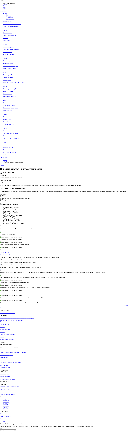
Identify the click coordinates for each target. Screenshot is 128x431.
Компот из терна (7, 119)
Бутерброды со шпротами (9, 96)
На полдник (3, 308)
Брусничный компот (8, 116)
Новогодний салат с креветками (11, 130)
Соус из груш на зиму (5, 391)
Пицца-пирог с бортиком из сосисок (12, 24)
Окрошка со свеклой (5, 367)
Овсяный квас (6, 122)
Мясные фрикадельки (8, 47)
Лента (4, 7)
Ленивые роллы (4, 357)
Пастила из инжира (8, 77)
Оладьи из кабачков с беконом (7, 394)
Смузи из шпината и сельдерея (8, 360)
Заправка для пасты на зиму (10, 147)
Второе (5, 44)
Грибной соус (6, 150)
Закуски (5, 86)
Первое (5, 30)
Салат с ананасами (7, 136)
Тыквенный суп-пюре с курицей (11, 26)
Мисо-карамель (7, 80)
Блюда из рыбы (10, 19)
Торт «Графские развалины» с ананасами (10, 362)
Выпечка (5, 58)
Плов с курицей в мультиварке (11, 49)
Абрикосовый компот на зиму (7, 416)
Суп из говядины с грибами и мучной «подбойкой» (13, 352)
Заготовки (8, 16)
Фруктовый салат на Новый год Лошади (13, 82)
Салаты (5, 128)
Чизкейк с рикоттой (8, 63)
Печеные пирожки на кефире (10, 66)
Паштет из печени (7, 94)
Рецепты (5, 13)
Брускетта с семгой (8, 91)
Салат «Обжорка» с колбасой (10, 133)
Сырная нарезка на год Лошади (11, 89)
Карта (4, 8)
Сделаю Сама (3, 11)
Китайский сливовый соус (9, 152)
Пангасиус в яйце (4, 389)
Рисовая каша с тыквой (9, 105)
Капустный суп (7, 40)
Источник (125, 305)
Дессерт (5, 72)
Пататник (2, 421)
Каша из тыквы (7, 102)
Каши (4, 100)
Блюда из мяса (9, 17)
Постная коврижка (7, 61)
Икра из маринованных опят (7, 418)
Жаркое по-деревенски (8, 54)
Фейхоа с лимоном (7, 21)
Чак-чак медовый (7, 75)
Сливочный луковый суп (9, 35)
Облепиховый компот (8, 124)
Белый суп (5, 38)
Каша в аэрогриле (7, 52)
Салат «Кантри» (4, 365)
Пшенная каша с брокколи (6, 355)
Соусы (4, 142)
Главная (5, 4)
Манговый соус (7, 144)
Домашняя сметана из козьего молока (9, 386)
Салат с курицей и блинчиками (11, 138)
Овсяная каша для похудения (10, 108)
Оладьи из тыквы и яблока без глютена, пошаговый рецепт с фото (17, 318)
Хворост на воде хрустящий (10, 68)
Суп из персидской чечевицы (7, 313)
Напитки (5, 114)
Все (7, 15)
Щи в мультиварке (7, 33)
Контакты (5, 5)
